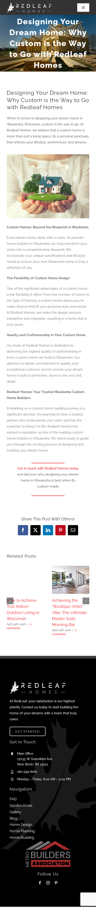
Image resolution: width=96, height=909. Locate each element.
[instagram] (48, 883)
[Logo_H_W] (29, 4)
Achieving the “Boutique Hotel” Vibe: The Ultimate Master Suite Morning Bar (69, 612)
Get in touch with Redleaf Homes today (47, 468)
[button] (10, 601)
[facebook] (40, 883)
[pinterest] (56, 883)
